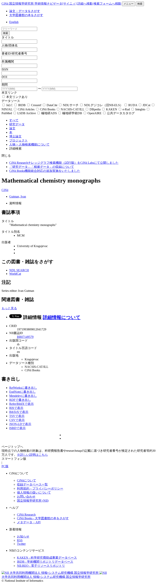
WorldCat (15, 273)
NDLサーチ (70, 105)
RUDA (133, 105)
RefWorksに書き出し (23, 387)
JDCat (146, 105)
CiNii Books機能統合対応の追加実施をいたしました (44, 170)
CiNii (5, 190)
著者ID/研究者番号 (14, 53)
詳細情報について (62, 317)
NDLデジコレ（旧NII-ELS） (103, 105)
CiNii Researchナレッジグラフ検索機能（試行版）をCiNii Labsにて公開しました (63, 162)
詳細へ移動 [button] (85, 3)
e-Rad (126, 109)
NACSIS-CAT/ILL (72, 109)
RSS (20, 540)
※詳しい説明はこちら (32, 454)
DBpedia (95, 109)
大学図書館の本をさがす (26, 15)
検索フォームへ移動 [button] (107, 3)
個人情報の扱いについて (34, 492)
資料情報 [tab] (15, 203)
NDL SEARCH (19, 270)
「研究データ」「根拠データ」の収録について (41, 166)
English (13, 22)
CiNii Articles (26, 109)
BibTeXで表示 (18, 412)
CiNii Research (26, 514)
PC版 (5, 466)
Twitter (21, 543)
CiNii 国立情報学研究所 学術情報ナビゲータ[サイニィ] (39, 3)
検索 (139, 3)
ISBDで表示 (17, 428)
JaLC (9, 105)
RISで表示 (16, 407)
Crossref (36, 105)
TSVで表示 (16, 416)
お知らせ (23, 536)
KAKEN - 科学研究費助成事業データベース (47, 557)
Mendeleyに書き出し (23, 395)
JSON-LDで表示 (20, 424)
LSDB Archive (27, 113)
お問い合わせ (26, 496)
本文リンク (9, 92)
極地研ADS (49, 113)
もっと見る (9, 308)
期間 (5, 84)
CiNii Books (47, 109)
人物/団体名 (10, 45)
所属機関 (8, 61)
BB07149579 (25, 336)
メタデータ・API (28, 522)
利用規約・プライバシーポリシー (40, 488)
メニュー (129, 3)
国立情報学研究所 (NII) (33, 500)
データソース (11, 101)
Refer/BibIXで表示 (21, 403)
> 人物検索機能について (33, 144)
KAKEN (111, 109)
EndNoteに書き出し (22, 391)
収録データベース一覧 (32, 484)
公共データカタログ (120, 113)
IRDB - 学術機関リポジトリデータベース (45, 561)
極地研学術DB (72, 113)
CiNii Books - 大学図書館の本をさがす (43, 518)
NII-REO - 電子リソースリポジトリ (41, 565)
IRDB (21, 105)
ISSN (5, 69)
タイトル (8, 37)
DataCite (52, 105)
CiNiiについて (26, 480)
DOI (4, 77)
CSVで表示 (17, 420)
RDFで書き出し (20, 399)
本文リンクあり (16, 96)
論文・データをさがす (24, 11)
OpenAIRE (94, 113)
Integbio (140, 109)
